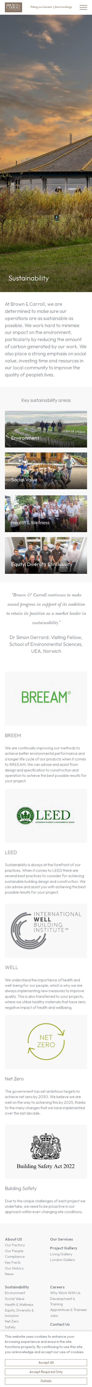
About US (13, 1239)
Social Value (14, 1298)
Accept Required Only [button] (46, 1372)
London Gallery (62, 1259)
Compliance (15, 1256)
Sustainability (17, 1287)
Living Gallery (61, 1254)
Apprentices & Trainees (68, 1309)
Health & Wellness (19, 1304)
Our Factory (15, 1245)
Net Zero (12, 1321)
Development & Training (62, 1301)
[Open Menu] (83, 7)
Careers (57, 1287)
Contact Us (60, 1324)
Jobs (54, 1315)
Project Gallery (63, 1248)
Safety (10, 1327)
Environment (15, 1292)
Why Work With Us (65, 1292)
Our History (14, 1268)
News (9, 1273)
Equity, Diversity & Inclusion (19, 1313)
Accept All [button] (46, 1362)
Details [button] (46, 1381)
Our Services (61, 1239)
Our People (14, 1250)
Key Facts (13, 1262)
